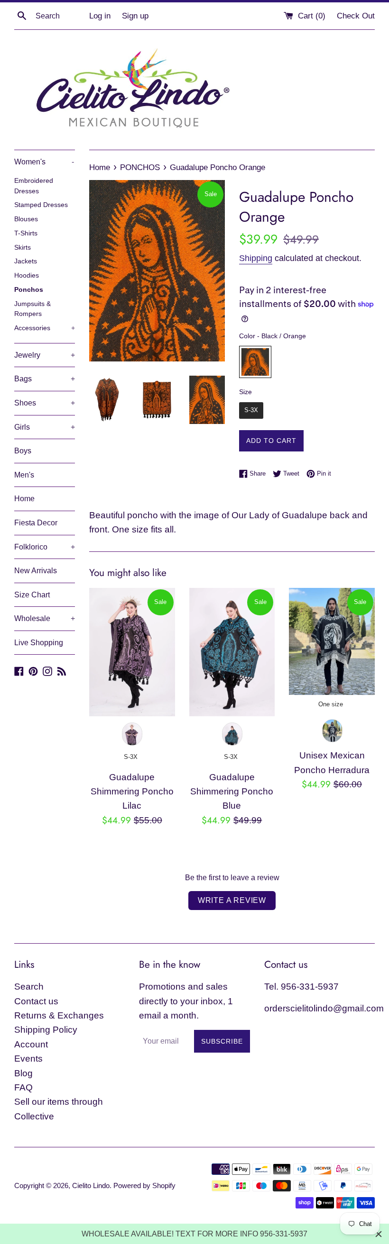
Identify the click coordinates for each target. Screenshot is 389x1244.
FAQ (23, 1087)
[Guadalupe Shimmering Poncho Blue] (232, 652)
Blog (23, 1073)
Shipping (255, 258)
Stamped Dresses (41, 204)
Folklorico (44, 547)
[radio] (255, 362)
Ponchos (28, 289)
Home (24, 499)
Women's (44, 162)
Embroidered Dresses (33, 186)
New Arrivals (35, 571)
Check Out (356, 15)
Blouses (26, 219)
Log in (100, 15)
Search (29, 987)
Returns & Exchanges (59, 1015)
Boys (22, 451)
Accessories (44, 328)
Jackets (25, 261)
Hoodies (26, 275)
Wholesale (44, 618)
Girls (44, 427)
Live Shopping (38, 643)
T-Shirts (25, 233)
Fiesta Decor (35, 523)
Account (31, 1044)
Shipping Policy (45, 1030)
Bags (44, 379)
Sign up (135, 15)
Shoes (44, 403)
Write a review (232, 900)
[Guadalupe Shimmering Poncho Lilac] (132, 652)
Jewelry (44, 355)
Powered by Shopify (144, 1185)
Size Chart (32, 595)
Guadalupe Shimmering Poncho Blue (231, 791)
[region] (194, 1234)
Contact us (36, 1001)
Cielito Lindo (91, 1185)
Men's (24, 475)
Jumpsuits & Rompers (32, 309)
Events (28, 1059)
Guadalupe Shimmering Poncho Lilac (132, 791)
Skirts (22, 247)
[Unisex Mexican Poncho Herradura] (332, 641)
